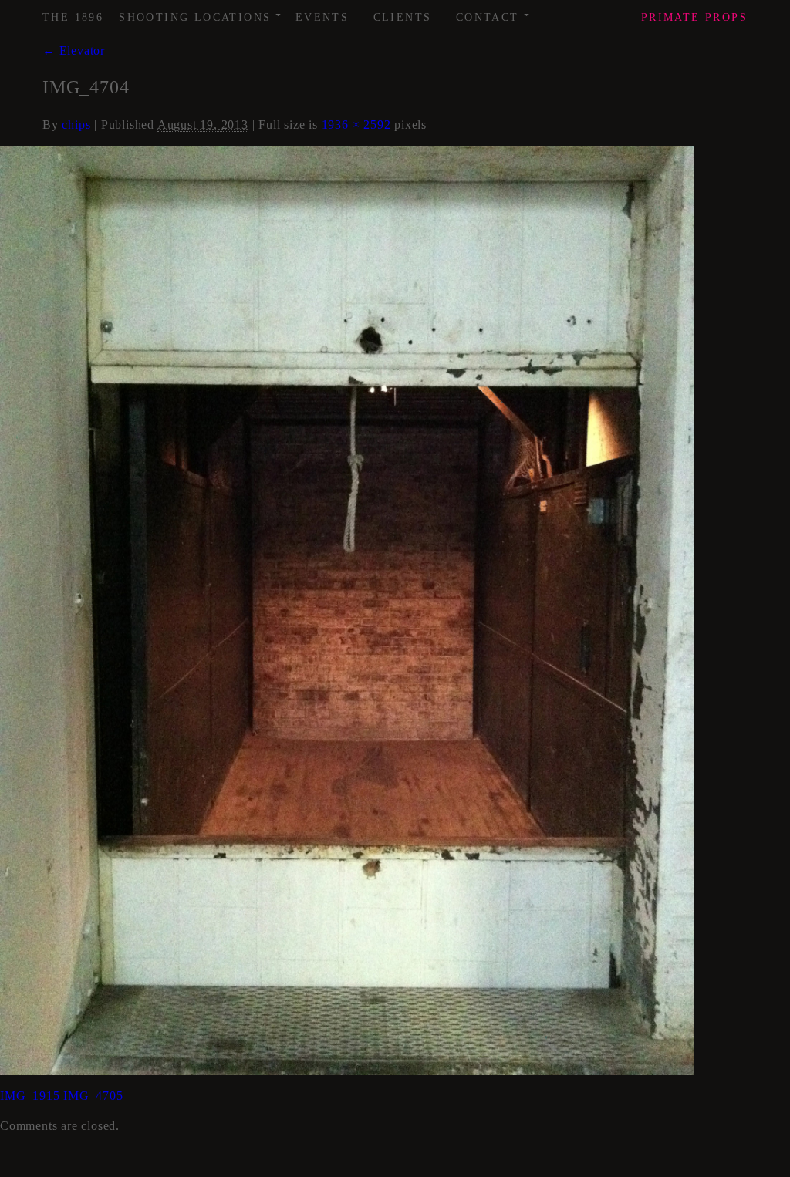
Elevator (73, 50)
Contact (493, 11)
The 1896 (72, 17)
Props (694, 17)
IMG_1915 (29, 1095)
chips (76, 124)
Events (322, 17)
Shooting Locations (200, 11)
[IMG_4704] (347, 608)
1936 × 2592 (356, 124)
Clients (402, 17)
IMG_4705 (93, 1095)
